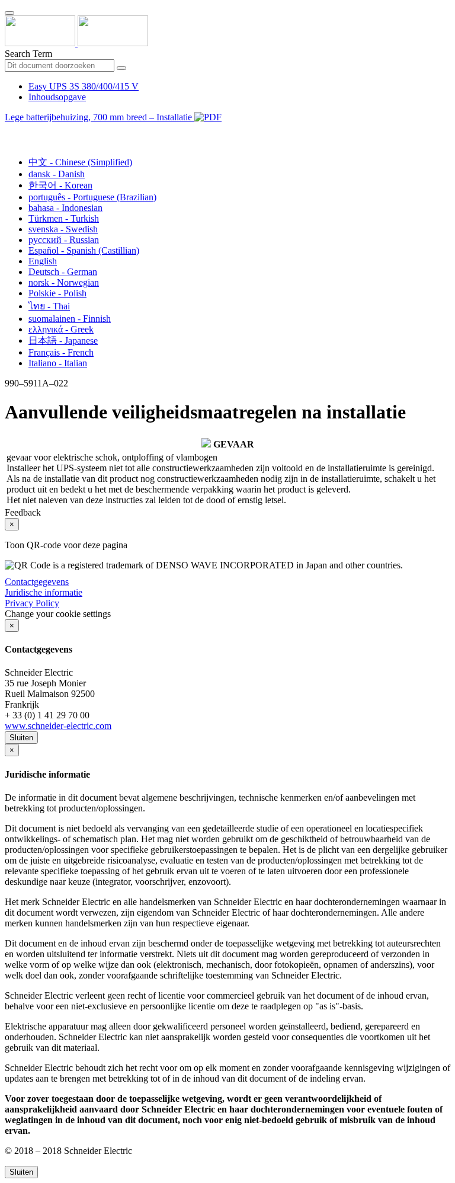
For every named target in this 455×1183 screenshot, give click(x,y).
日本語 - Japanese (63, 340)
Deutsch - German (62, 272)
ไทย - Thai (49, 306)
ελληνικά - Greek (61, 329)
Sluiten (21, 737)
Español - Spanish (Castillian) (83, 250)
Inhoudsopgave (57, 97)
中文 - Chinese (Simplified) (80, 162)
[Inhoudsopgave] (9, 131)
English (42, 261)
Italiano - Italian (57, 363)
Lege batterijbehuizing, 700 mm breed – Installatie (99, 117)
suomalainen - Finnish (69, 319)
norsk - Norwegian (63, 282)
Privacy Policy (32, 603)
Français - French (61, 352)
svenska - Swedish (63, 229)
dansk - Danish (56, 174)
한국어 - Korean (60, 185)
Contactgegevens (37, 582)
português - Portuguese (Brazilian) (92, 197)
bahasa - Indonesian (65, 208)
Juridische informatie (43, 592)
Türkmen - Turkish (63, 218)
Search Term (28, 54)
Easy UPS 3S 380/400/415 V (83, 86)
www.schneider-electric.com (58, 726)
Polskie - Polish (57, 293)
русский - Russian (63, 240)
